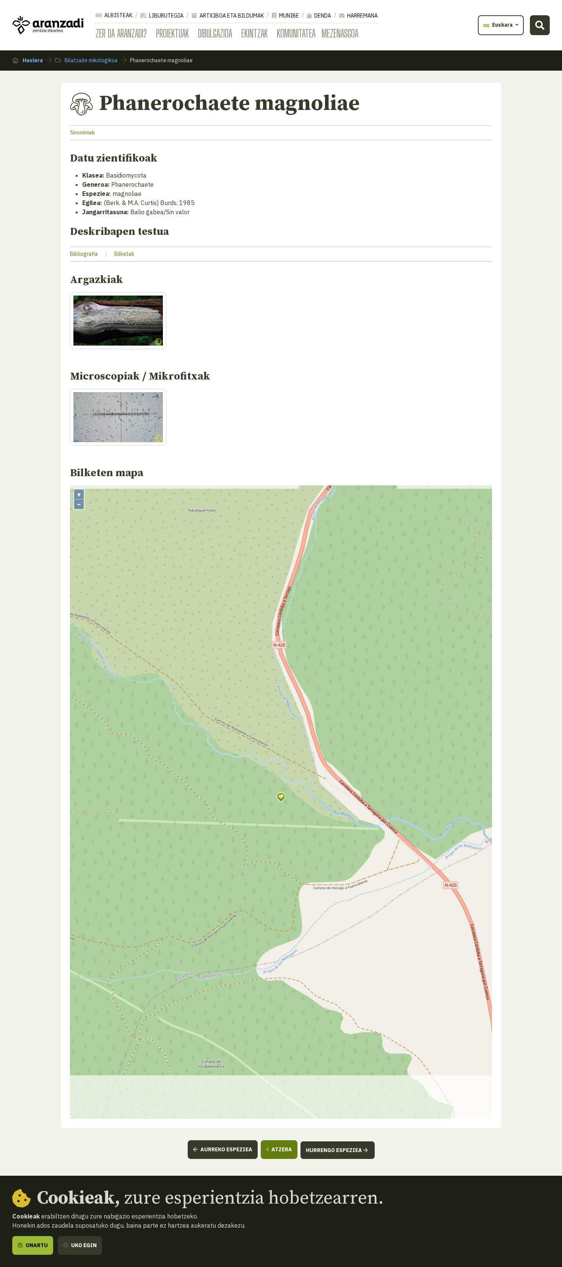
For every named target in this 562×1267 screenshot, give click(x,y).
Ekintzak (254, 33)
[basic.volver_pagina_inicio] (47, 25)
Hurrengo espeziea (334, 1150)
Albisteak (117, 15)
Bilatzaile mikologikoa (90, 60)
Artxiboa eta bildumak (231, 15)
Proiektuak (172, 33)
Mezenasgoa (340, 33)
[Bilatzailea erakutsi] (540, 25)
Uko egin (83, 1245)
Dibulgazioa (215, 33)
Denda (322, 15)
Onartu (36, 1245)
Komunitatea (296, 33)
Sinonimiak (82, 132)
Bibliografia (84, 253)
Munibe (288, 15)
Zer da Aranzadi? (121, 33)
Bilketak (124, 253)
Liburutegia (166, 15)
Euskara (502, 24)
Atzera (281, 1149)
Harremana (362, 15)
